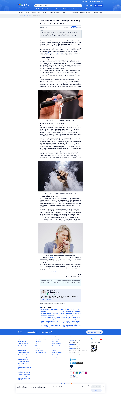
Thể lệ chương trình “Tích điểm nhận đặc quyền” (24, 375)
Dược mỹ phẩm (38, 341)
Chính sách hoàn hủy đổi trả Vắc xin (24, 368)
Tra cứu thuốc (55, 341)
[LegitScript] (76, 366)
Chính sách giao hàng (23, 354)
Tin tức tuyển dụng (56, 354)
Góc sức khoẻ (55, 339)
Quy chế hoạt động (22, 345)
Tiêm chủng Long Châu (40, 352)
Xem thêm (47, 284)
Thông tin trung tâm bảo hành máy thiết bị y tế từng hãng (25, 371)
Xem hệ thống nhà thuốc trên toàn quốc (36, 332)
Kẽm (39, 8)
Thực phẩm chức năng (40, 339)
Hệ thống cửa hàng (22, 341)
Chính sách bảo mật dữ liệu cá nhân (25, 364)
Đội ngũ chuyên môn (57, 352)
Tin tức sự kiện (55, 357)
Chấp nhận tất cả (96, 386)
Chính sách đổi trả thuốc (23, 352)
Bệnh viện (54, 350)
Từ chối (96, 390)
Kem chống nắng (47, 8)
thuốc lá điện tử (53, 257)
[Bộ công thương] (72, 359)
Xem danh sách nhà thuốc (94, 332)
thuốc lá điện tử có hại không (54, 53)
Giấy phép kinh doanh (23, 343)
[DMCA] (76, 362)
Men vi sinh (69, 8)
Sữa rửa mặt (63, 8)
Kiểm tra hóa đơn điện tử (23, 361)
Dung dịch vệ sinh (77, 8)
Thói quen (56, 303)
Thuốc (36, 343)
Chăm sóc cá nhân (39, 345)
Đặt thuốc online (39, 350)
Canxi (30, 8)
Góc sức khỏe (27, 15)
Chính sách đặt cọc (22, 348)
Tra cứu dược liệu (56, 345)
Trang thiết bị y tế (39, 348)
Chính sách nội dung (22, 350)
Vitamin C (85, 8)
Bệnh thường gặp (56, 348)
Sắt (42, 8)
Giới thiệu (20, 339)
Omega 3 (35, 8)
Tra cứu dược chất (56, 343)
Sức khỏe (62, 303)
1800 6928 (100, 1)
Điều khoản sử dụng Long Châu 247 (24, 379)
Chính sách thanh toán (23, 359)
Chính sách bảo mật (22, 357)
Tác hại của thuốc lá (48, 303)
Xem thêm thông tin (45, 299)
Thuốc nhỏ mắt (56, 8)
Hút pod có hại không (51, 272)
